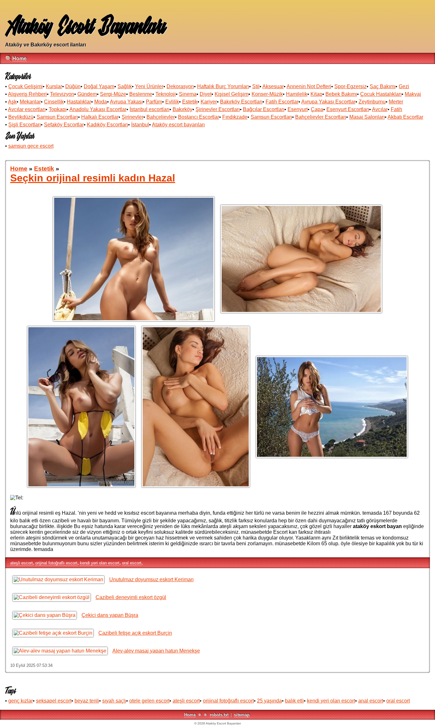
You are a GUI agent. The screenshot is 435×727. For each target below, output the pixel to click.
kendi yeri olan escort (99, 563)
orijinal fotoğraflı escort (56, 563)
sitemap (242, 714)
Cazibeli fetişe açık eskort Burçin (135, 633)
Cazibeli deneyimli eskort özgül (131, 597)
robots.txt (219, 714)
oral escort (131, 563)
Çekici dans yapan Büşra (110, 615)
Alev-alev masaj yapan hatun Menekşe (156, 650)
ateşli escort (21, 563)
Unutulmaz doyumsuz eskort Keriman (151, 579)
